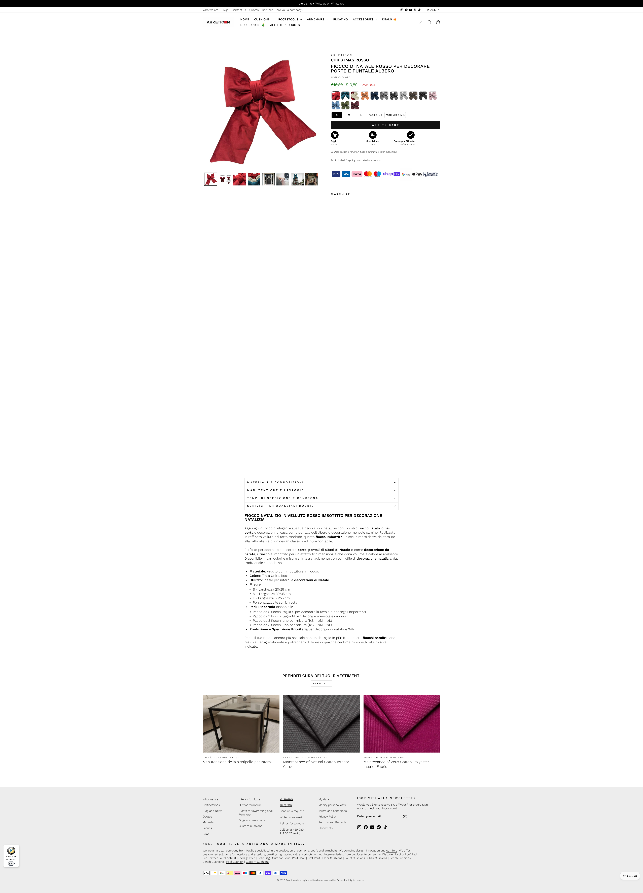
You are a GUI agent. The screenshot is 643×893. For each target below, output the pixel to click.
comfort (391, 850)
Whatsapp (286, 798)
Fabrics (207, 828)
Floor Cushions (332, 858)
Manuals (208, 822)
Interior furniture (249, 799)
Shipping (350, 160)
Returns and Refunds (332, 822)
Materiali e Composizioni (275, 482)
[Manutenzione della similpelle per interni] (241, 724)
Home (244, 19)
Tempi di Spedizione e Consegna (282, 498)
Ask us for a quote (292, 823)
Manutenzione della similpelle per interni (237, 762)
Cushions (262, 19)
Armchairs (316, 19)
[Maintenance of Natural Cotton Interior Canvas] (321, 724)
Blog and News (212, 810)
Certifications (211, 805)
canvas (287, 757)
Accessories (364, 19)
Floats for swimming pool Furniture (256, 812)
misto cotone (396, 757)
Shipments (325, 828)
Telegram (286, 804)
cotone (296, 757)
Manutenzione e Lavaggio (275, 490)
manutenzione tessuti (225, 757)
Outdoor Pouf (281, 858)
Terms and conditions (332, 810)
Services (267, 10)
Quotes (254, 10)
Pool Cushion (234, 861)
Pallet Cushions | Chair (359, 858)
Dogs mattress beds (252, 820)
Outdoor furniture (250, 805)
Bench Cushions (400, 858)
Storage (243, 858)
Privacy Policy (327, 816)
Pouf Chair (298, 858)
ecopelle (207, 757)
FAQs (225, 10)
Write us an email (291, 817)
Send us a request (292, 811)
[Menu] (17, 847)
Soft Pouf (314, 858)
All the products (285, 25)
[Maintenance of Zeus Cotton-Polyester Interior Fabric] (402, 724)
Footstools (288, 19)
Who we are (210, 10)
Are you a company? (289, 10)
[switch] (11, 864)
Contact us (239, 10)
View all (321, 683)
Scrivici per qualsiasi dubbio (280, 505)
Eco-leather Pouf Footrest (219, 858)
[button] (210, 179)
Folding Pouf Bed (406, 854)
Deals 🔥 (389, 19)
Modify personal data (332, 805)
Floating (340, 19)
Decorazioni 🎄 (252, 25)
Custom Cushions (250, 826)
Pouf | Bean (256, 858)
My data (323, 799)
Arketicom (342, 55)
